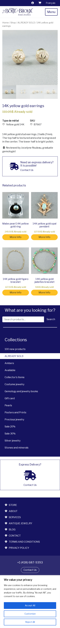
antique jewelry (20, 523)
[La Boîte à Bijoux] (17, 12)
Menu (51, 12)
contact (15, 535)
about (13, 511)
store (13, 505)
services (15, 517)
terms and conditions (24, 541)
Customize (30, 613)
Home (5, 22)
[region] (30, 601)
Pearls (8, 405)
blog (12, 529)
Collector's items (14, 377)
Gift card (10, 398)
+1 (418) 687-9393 (30, 562)
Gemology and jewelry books (21, 391)
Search (51, 319)
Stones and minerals (16, 447)
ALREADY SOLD (14, 356)
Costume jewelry (14, 384)
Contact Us (30, 569)
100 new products (15, 349)
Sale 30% (10, 433)
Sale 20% (10, 426)
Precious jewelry (14, 419)
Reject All (30, 622)
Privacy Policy (19, 547)
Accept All (30, 605)
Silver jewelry (12, 440)
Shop (13, 22)
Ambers (9, 363)
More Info (15, 237)
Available (10, 370)
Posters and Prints (15, 412)
